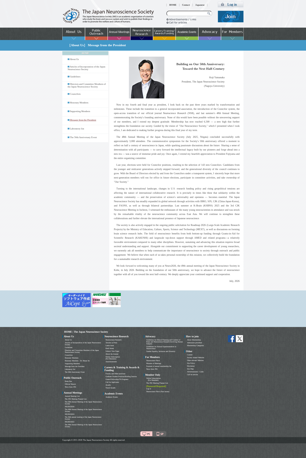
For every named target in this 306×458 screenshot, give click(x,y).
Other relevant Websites (195, 360)
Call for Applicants (112, 382)
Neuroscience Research (113, 340)
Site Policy (191, 363)
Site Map (190, 369)
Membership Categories (195, 345)
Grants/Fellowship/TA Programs (117, 379)
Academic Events (112, 397)
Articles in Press (111, 343)
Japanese (200, 5)
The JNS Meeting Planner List (76, 399)
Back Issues (110, 348)
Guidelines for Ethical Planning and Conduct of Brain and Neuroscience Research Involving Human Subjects (164, 342)
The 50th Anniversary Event (83, 137)
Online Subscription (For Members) (113, 358)
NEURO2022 (69, 422)
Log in (148, 389)
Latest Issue (110, 345)
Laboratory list (77, 128)
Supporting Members (80, 111)
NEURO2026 (69, 407)
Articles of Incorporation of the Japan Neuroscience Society (86, 68)
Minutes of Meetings (153, 363)
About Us (74, 59)
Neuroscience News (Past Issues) (157, 391)
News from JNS (70, 387)
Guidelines (75, 76)
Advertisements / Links (195, 372)
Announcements (111, 362)
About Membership (194, 340)
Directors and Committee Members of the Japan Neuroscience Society (87, 85)
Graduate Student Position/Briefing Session (121, 376)
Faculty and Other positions (115, 374)
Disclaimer (191, 366)
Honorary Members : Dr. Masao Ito (77, 361)
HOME (173, 5)
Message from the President (74, 366)
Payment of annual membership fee (158, 366)
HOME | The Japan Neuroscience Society (86, 332)
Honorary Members (79, 102)
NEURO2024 (69, 414)
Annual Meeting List (72, 396)
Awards (108, 385)
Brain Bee (68, 381)
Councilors (75, 94)
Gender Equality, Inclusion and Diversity (160, 351)
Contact (186, 5)
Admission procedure (194, 343)
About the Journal (112, 354)
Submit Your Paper (112, 351)
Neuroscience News (153, 361)
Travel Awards (110, 388)
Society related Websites (195, 358)
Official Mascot (70, 384)
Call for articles (192, 374)
